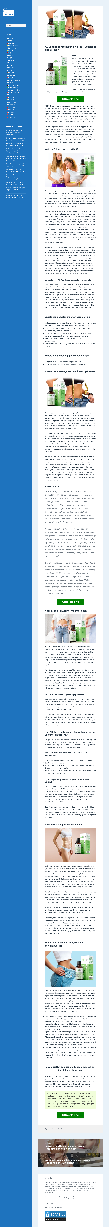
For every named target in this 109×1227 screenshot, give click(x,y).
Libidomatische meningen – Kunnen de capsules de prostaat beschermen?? (15, 151)
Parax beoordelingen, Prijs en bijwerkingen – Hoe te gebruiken (15, 132)
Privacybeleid (49, 1203)
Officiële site (70, 99)
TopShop (61, 1129)
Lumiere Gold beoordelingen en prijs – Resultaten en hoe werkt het (15, 190)
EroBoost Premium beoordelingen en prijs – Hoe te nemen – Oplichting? (15, 177)
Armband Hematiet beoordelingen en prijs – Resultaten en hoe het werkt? (16, 158)
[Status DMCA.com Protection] (55, 1216)
